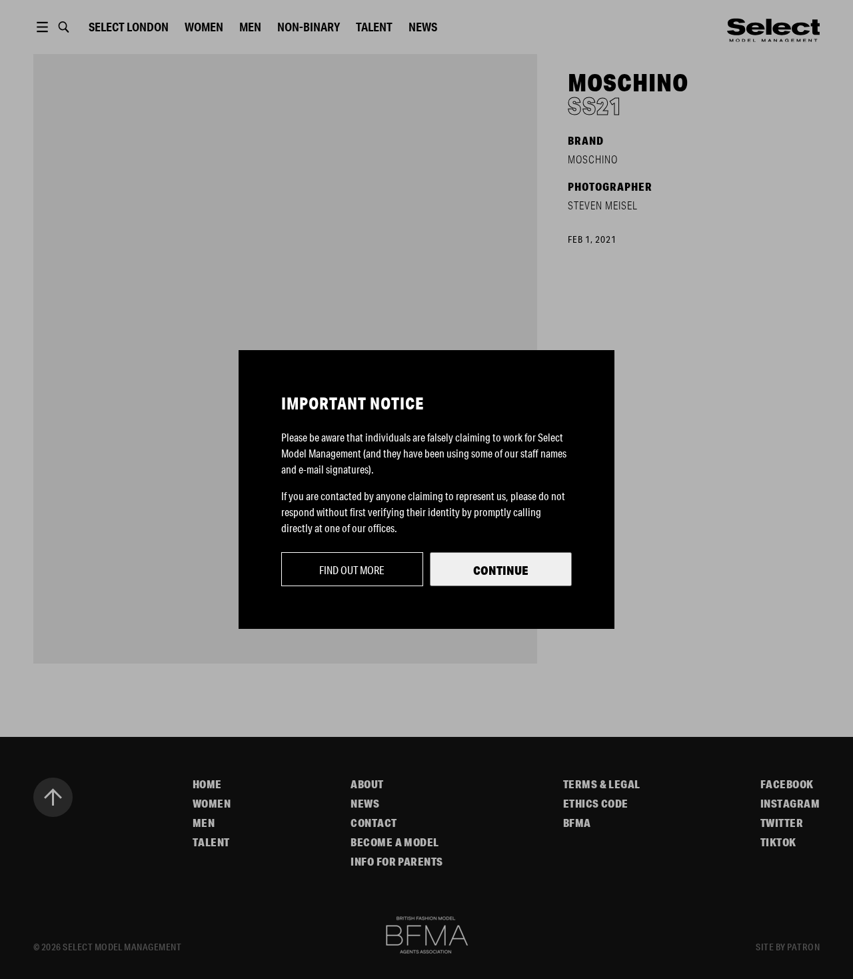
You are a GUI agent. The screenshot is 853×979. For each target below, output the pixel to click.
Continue (500, 570)
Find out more (352, 570)
